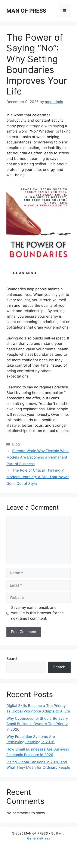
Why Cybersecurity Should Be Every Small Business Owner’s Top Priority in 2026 (37, 723)
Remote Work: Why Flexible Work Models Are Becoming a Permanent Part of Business (37, 457)
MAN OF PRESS (26, 10)
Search (12, 658)
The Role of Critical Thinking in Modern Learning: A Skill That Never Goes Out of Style (37, 476)
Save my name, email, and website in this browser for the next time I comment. (37, 613)
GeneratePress (38, 838)
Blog (16, 444)
